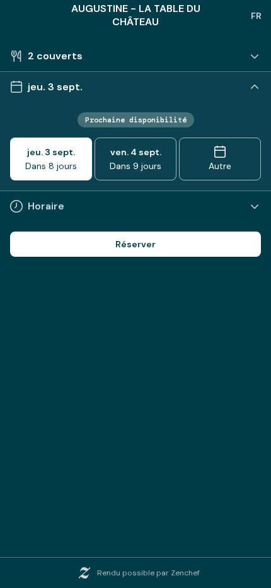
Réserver (135, 244)
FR (256, 15)
